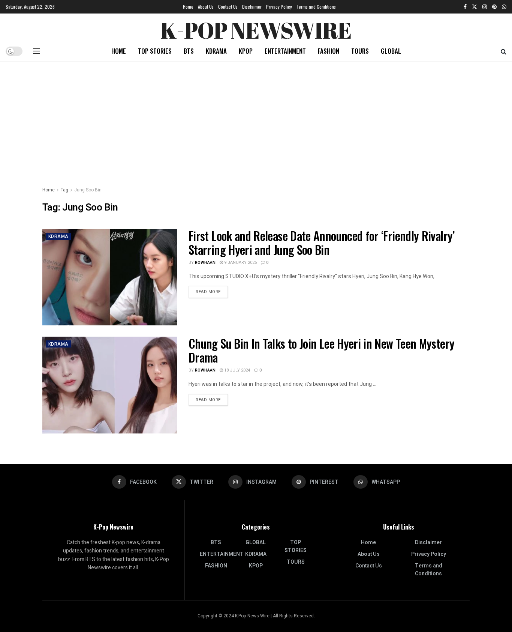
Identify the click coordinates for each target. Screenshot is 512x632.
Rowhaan (205, 262)
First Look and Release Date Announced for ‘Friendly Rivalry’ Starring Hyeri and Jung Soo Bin (322, 242)
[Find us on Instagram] (484, 7)
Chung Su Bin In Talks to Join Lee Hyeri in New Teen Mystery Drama (321, 350)
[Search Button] (503, 51)
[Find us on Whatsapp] (504, 7)
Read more (212, 291)
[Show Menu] (36, 51)
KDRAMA (216, 51)
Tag (64, 190)
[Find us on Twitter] (474, 7)
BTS (189, 51)
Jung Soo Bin (88, 190)
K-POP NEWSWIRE (255, 28)
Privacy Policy (279, 6)
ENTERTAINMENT (285, 51)
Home (188, 6)
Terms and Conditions (316, 6)
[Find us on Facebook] (465, 7)
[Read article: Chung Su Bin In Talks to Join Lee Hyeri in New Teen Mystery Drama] (109, 385)
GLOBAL (391, 51)
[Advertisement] (256, 118)
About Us (206, 6)
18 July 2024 (236, 370)
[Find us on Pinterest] (494, 7)
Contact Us (228, 6)
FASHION (328, 51)
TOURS (360, 51)
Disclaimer (252, 6)
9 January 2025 (240, 262)
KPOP (246, 51)
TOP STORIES (155, 51)
